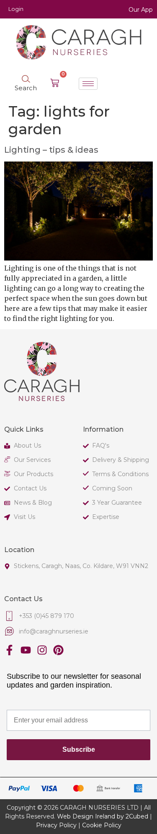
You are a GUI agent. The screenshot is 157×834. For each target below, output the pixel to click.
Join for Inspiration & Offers (39, 462)
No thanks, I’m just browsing (39, 471)
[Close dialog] (152, 375)
